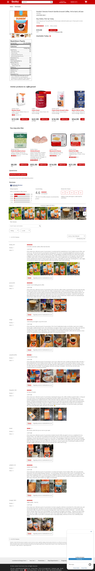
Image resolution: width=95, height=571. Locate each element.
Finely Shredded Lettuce (18, 150)
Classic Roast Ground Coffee (60, 109)
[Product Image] (21, 22)
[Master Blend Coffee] (81, 99)
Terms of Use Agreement (44, 568)
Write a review (53, 26)
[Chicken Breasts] (39, 140)
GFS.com (12, 568)
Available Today (42, 36)
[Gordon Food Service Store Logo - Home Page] (14, 1)
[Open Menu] (8, 2)
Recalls (61, 568)
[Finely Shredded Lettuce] (20, 140)
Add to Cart (53, 30)
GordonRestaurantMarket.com (23, 568)
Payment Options (14, 570)
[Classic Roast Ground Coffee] (61, 99)
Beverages (18, 6)
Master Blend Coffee (78, 109)
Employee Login (55, 568)
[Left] (10, 34)
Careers (21, 570)
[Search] (51, 2)
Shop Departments (53, 560)
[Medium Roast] (21, 99)
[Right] (31, 34)
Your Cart (32, 560)
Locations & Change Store (19, 560)
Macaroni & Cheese (55, 150)
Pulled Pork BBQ (73, 150)
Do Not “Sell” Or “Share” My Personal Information (50, 570)
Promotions (41, 560)
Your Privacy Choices (32, 570)
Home (11, 6)
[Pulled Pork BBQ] (78, 140)
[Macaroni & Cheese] (58, 140)
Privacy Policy (34, 568)
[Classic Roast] (41, 99)
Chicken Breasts (35, 150)
